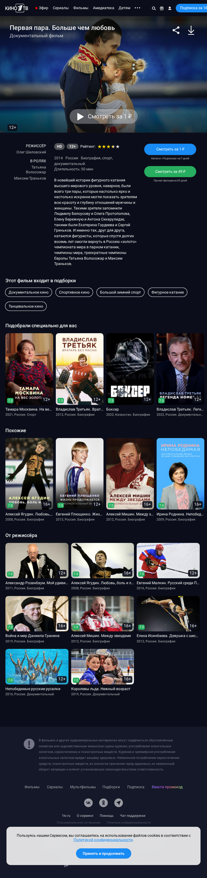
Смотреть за (170, 173)
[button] (176, 30)
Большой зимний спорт (120, 292)
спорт (107, 158)
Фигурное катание (167, 292)
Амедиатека (103, 8)
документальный (69, 163)
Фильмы (80, 8)
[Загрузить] (191, 30)
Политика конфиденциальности (129, 822)
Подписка (135, 787)
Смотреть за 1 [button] (110, 116)
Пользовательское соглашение (78, 822)
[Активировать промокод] (162, 8)
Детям (124, 8)
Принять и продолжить (104, 853)
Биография (91, 158)
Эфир (43, 8)
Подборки (111, 787)
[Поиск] (154, 8)
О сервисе (85, 816)
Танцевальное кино (26, 306)
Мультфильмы (83, 787)
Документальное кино (29, 292)
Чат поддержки (132, 816)
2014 (58, 158)
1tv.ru (66, 816)
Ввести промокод (167, 787)
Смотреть (170, 151)
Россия (71, 158)
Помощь (106, 816)
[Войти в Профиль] (170, 8)
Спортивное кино (74, 292)
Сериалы (61, 8)
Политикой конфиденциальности (103, 840)
